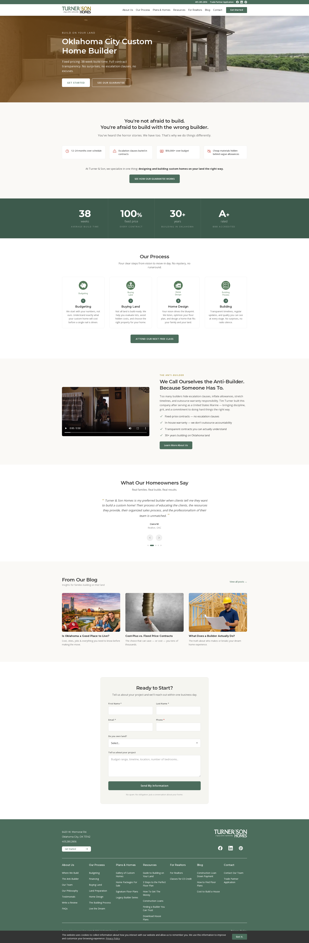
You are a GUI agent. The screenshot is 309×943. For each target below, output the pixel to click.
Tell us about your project (122, 752)
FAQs (65, 908)
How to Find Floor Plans (206, 884)
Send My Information (155, 785)
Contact (217, 10)
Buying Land (95, 884)
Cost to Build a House (208, 891)
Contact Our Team (233, 872)
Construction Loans (153, 900)
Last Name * (162, 703)
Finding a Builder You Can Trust (154, 908)
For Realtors (195, 10)
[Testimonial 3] (154, 545)
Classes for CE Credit (181, 878)
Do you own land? (117, 736)
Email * (112, 719)
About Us (127, 10)
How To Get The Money (151, 893)
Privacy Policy (113, 938)
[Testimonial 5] (161, 545)
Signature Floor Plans (127, 891)
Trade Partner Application (222, 2)
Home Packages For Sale (126, 884)
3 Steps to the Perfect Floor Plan (154, 884)
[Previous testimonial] (150, 537)
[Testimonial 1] (148, 545)
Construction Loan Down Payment (206, 874)
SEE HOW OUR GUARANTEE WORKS (155, 178)
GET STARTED (76, 82)
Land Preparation (98, 890)
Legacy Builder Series (127, 897)
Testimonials (68, 896)
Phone (160, 719)
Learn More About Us (176, 445)
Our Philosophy (70, 890)
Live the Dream (97, 908)
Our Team (67, 884)
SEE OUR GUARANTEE (111, 82)
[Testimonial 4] (158, 545)
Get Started (236, 10)
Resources (179, 10)
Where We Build (70, 872)
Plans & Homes (161, 10)
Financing (94, 878)
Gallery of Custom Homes (125, 874)
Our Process (143, 10)
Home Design (96, 896)
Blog (207, 10)
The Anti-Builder (70, 878)
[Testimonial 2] (150, 545)
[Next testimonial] (159, 537)
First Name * (115, 703)
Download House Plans (152, 918)
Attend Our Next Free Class (154, 338)
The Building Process (100, 902)
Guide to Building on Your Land (153, 874)
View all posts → (238, 581)
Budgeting (94, 872)
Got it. (239, 936)
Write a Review (69, 902)
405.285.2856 (201, 2)
